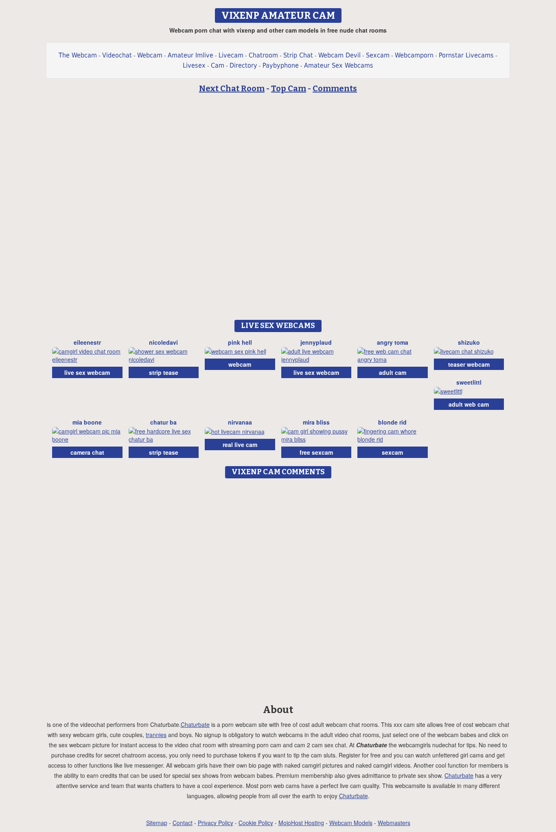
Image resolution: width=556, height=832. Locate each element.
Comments (335, 88)
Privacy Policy (215, 823)
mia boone (87, 422)
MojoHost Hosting (301, 823)
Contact (183, 823)
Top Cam (288, 88)
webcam (239, 364)
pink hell (240, 342)
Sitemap (156, 823)
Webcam (149, 55)
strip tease (163, 372)
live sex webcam (87, 372)
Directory (243, 65)
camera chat (87, 452)
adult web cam (469, 404)
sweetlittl (469, 382)
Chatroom (263, 55)
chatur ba (163, 422)
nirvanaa (240, 422)
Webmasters (394, 823)
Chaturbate (195, 724)
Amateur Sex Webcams (338, 65)
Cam (217, 65)
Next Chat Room (232, 88)
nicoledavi (163, 342)
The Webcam (78, 55)
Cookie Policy (256, 823)
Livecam (231, 55)
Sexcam (378, 55)
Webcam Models (350, 823)
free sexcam (316, 452)
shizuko (469, 342)
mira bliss (316, 422)
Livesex (194, 65)
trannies (156, 735)
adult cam (392, 372)
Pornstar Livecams (466, 55)
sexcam (392, 452)
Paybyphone (281, 65)
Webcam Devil (339, 55)
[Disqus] (278, 584)
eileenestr (87, 342)
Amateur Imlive (190, 55)
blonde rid (392, 422)
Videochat (117, 55)
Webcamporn (414, 55)
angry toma (392, 342)
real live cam (240, 444)
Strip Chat (298, 55)
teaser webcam (469, 364)
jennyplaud (316, 342)
